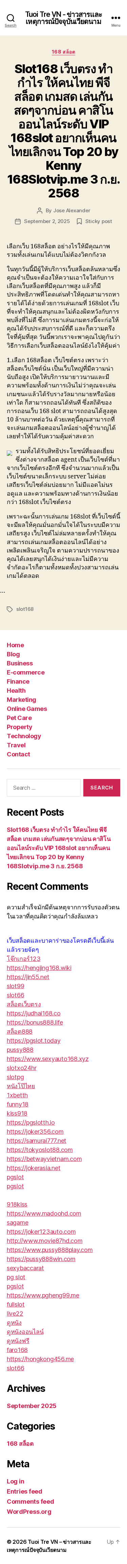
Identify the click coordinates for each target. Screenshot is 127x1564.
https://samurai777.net (36, 1140)
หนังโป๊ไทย (21, 1086)
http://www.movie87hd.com (45, 1240)
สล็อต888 (20, 1031)
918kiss (17, 1204)
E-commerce (25, 672)
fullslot (16, 1304)
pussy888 (20, 1049)
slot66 (15, 995)
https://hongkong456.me (40, 1359)
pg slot (16, 1277)
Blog (13, 654)
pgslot (15, 1177)
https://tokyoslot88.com (40, 1149)
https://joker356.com (35, 1131)
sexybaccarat (25, 1268)
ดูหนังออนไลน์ (25, 1331)
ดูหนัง (14, 1322)
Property (19, 726)
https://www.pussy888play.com (49, 1249)
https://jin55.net (28, 976)
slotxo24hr (21, 1067)
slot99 (15, 986)
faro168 (17, 1349)
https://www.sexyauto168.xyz (48, 1058)
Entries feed (24, 1491)
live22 (15, 1313)
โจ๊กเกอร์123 (23, 958)
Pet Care (19, 717)
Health (16, 690)
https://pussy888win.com (41, 1258)
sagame (17, 1222)
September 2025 (32, 1405)
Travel (16, 745)
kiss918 (17, 1113)
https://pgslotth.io (31, 1122)
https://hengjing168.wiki (39, 967)
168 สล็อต (63, 52)
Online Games (27, 708)
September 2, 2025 (47, 221)
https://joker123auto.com (41, 1231)
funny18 (17, 1104)
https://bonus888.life (35, 1022)
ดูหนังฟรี (18, 1340)
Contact (18, 754)
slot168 (25, 609)
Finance (18, 681)
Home (15, 645)
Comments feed (30, 1501)
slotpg (15, 1077)
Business (20, 663)
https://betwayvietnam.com (44, 1158)
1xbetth (17, 1095)
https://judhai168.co (34, 1013)
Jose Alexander (71, 210)
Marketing (21, 699)
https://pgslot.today (34, 1040)
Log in (15, 1481)
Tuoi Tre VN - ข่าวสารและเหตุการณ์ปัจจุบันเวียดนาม (63, 18)
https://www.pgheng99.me (43, 1295)
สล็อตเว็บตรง (24, 1004)
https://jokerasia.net (33, 1167)
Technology (24, 736)
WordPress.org (29, 1511)
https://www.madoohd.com (44, 1213)
